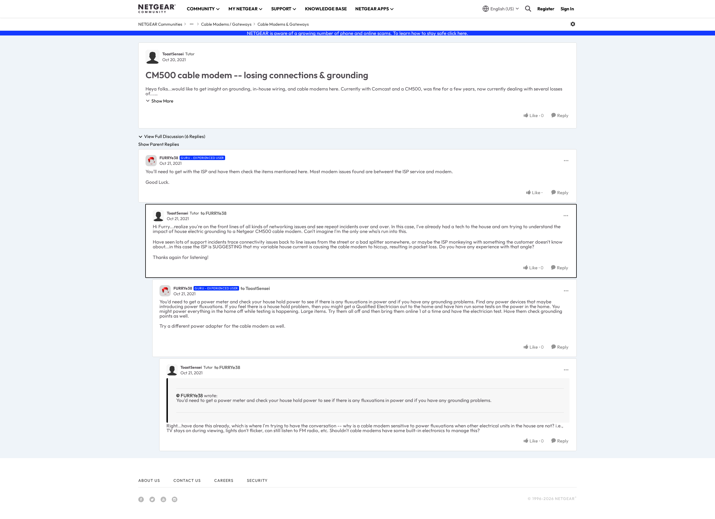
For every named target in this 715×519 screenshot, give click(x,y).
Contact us (187, 480)
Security (257, 480)
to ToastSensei (255, 288)
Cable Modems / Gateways (226, 24)
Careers (223, 480)
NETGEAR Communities (160, 24)
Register (545, 8)
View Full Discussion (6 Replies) (174, 136)
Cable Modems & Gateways (283, 24)
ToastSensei (173, 54)
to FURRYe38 (214, 213)
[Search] (528, 8)
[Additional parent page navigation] (191, 24)
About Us (149, 480)
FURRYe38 (168, 158)
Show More (162, 101)
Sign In (567, 8)
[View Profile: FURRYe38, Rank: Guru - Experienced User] (151, 160)
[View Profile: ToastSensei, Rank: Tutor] (152, 57)
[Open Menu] (573, 24)
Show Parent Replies (158, 144)
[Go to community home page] (157, 8)
